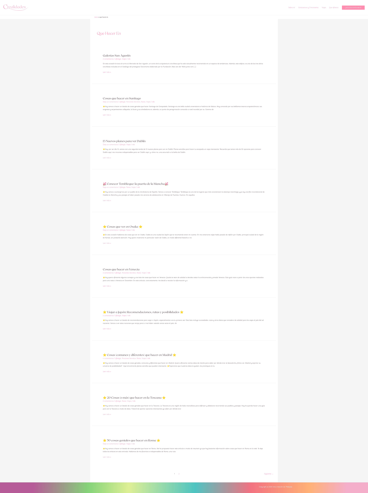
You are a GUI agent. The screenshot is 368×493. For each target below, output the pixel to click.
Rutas (143, 102)
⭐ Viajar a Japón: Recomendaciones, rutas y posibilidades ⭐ (143, 312)
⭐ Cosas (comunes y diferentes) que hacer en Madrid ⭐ (139, 354)
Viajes (324, 8)
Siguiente (268, 474)
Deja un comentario (110, 102)
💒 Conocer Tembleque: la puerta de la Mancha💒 (135, 183)
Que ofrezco (333, 8)
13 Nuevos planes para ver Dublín (124, 141)
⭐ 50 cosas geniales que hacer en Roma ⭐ (131, 440)
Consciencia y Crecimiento (308, 8)
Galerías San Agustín (117, 55)
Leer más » (107, 72)
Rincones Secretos (133, 102)
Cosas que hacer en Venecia (121, 269)
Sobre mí (291, 8)
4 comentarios (108, 316)
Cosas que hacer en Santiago (122, 98)
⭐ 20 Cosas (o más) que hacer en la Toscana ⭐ (134, 397)
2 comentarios (108, 59)
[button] (353, 8)
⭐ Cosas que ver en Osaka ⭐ (122, 226)
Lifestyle (118, 59)
